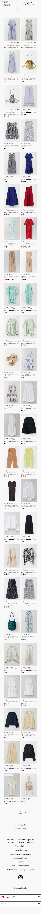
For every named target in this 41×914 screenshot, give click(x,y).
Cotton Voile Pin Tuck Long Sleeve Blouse (12, 341)
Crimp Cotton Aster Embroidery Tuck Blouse (28, 767)
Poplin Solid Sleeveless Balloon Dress (27, 210)
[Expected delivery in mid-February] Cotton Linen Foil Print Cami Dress (12, 570)
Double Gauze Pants (10, 472)
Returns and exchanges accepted (20, 870)
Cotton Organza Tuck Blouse (27, 440)
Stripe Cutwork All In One (28, 276)
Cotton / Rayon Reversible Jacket (11, 734)
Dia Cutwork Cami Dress (28, 538)
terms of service (20, 850)
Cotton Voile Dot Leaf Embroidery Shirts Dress (11, 243)
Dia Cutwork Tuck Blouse (28, 505)
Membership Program (21, 866)
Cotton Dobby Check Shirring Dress (27, 178)
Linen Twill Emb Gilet (27, 734)
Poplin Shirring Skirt (27, 145)
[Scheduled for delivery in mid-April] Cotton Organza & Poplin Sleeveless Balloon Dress (12, 440)
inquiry (21, 862)
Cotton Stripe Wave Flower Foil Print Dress (11, 45)
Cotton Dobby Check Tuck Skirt (11, 210)
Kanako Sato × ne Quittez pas (12, 43)
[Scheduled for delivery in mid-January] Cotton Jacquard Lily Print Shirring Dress (28, 636)
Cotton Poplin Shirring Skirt (27, 603)
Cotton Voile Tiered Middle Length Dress (29, 701)
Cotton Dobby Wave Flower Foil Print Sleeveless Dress (12, 78)
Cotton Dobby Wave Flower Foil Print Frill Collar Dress (29, 45)
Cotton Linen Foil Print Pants (10, 603)
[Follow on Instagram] (20, 877)
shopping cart (20, 829)
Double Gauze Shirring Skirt (27, 472)
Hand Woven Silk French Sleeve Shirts (11, 309)
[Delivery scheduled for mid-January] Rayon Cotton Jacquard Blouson (12, 669)
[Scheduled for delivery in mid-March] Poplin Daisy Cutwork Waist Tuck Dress (12, 505)
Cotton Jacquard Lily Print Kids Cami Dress (28, 374)
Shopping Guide (20, 858)
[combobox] (20, 896)
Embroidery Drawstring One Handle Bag (28, 800)
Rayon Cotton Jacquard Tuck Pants (27, 669)
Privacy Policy (20, 846)
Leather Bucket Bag (9, 112)
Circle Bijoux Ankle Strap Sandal (11, 374)
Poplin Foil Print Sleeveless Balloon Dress (12, 178)
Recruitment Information (20, 854)
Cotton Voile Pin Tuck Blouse (27, 341)
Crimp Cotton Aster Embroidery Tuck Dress (11, 800)
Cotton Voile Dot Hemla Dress (28, 243)
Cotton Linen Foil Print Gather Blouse (27, 570)
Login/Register (21, 825)
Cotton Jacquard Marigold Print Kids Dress (11, 407)
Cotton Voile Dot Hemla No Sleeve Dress (12, 276)
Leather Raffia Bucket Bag (28, 78)
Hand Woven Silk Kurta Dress (28, 309)
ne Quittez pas (25, 109)
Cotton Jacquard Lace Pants (29, 111)
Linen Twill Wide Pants (11, 767)
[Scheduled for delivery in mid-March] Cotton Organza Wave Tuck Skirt (28, 407)
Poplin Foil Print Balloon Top (11, 145)
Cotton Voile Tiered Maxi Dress (11, 701)
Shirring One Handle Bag (11, 636)
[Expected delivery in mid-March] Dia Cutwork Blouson (11, 538)
